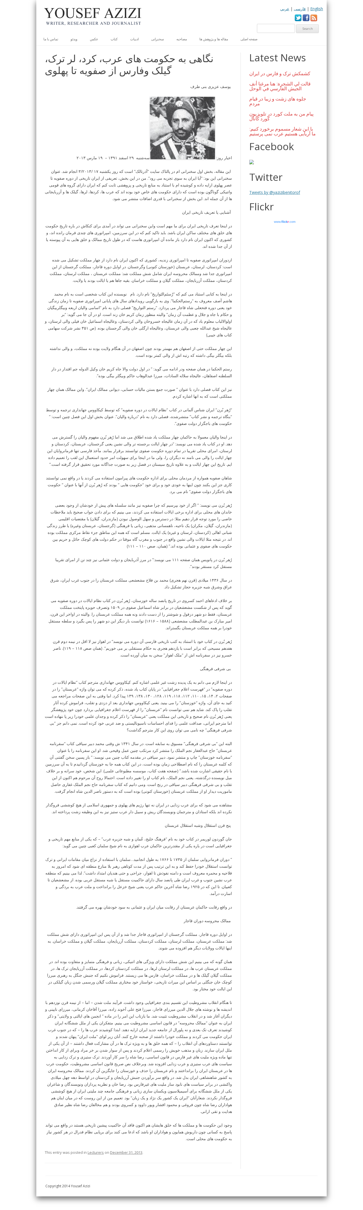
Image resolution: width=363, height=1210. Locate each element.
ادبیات (134, 39)
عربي (284, 8)
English (316, 8)
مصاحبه (181, 39)
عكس (94, 39)
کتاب (114, 39)
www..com (285, 221)
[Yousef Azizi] (93, 18)
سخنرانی (157, 39)
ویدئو (74, 39)
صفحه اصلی (249, 39)
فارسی (300, 8)
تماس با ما (50, 39)
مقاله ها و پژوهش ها (213, 39)
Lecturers (96, 1152)
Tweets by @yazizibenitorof (274, 192)
